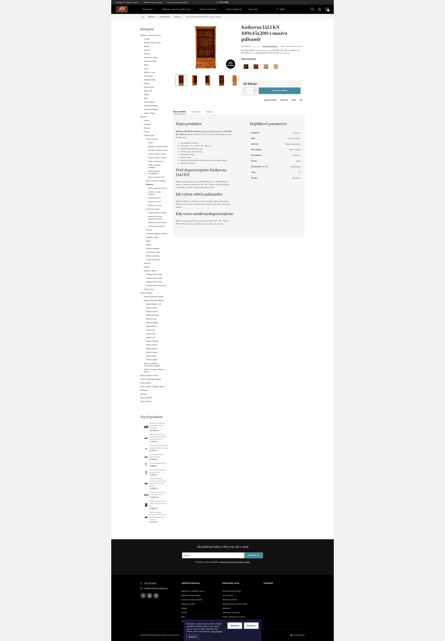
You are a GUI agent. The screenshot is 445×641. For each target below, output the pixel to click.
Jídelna (146, 120)
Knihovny (147, 54)
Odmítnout (234, 625)
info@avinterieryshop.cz (156, 588)
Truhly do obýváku (152, 248)
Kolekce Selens (151, 345)
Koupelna (147, 124)
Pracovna (147, 263)
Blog (183, 617)
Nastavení (193, 637)
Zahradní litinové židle (154, 274)
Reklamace (226, 608)
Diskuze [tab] (209, 111)
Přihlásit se (253, 555)
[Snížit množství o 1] (245, 91)
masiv (201, 148)
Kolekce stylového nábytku (153, 296)
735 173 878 (150, 583)
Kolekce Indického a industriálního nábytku (152, 364)
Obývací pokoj (149, 135)
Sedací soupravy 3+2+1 (156, 177)
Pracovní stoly (149, 87)
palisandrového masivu (264, 50)
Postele (146, 83)
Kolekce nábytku (146, 293)
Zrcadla (146, 39)
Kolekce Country (152, 311)
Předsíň (146, 267)
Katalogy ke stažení (188, 604)
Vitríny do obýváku (152, 256)
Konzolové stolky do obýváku (156, 233)
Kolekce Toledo (151, 308)
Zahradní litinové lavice (154, 278)
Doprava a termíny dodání (231, 591)
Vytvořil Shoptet (299, 635)
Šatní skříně (148, 91)
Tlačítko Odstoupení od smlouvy (234, 617)
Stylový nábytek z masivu (149, 375)
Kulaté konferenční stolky (157, 213)
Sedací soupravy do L (156, 161)
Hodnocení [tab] (196, 111)
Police (148, 241)
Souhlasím (251, 625)
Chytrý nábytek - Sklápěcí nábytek (152, 386)
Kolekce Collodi (151, 360)
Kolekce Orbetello (152, 315)
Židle (146, 98)
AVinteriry (149, 595)
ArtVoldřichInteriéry (143, 595)
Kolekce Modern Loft (153, 304)
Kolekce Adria (151, 356)
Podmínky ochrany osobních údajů (234, 604)
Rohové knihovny (154, 198)
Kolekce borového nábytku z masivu (154, 370)
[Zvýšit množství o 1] (255, 91)
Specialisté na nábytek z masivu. (127, 2)
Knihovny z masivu (155, 205)
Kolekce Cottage (152, 322)
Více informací (216, 631)
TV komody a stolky (153, 252)
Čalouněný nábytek (151, 106)
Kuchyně (147, 128)
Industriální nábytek (151, 109)
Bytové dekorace (146, 398)
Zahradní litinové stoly (154, 282)
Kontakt (184, 608)
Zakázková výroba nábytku (153, 2)
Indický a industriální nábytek (150, 379)
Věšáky (146, 94)
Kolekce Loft (150, 337)
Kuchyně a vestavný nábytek (177, 2)
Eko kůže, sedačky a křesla (158, 150)
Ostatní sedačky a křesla (157, 154)
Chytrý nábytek (149, 102)
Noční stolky (148, 76)
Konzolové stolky (150, 61)
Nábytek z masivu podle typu (150, 35)
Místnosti (143, 117)
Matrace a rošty (149, 72)
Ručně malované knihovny (157, 188)
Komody (147, 50)
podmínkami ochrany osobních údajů (235, 562)
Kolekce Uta (150, 330)
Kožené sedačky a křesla (157, 157)
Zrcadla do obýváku (153, 259)
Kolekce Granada (152, 341)
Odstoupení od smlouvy (231, 612)
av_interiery (156, 595)
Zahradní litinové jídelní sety (156, 285)
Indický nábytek (149, 113)
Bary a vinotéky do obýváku (156, 181)
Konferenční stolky (150, 57)
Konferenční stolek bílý (156, 226)
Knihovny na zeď (154, 201)
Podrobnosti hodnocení (269, 46)
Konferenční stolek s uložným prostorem (155, 217)
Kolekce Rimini (151, 326)
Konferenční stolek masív (157, 222)
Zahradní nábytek (150, 271)
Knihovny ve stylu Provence (154, 193)
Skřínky (148, 245)
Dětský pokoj (148, 289)
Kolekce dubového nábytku (154, 300)
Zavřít (254, 99)
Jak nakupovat (227, 595)
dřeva (252, 53)
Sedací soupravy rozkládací (154, 166)
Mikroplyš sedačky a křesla (157, 146)
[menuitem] (149, 9)
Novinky (184, 612)
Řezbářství (144, 390)
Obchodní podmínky (229, 600)
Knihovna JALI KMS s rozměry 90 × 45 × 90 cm (204, 223)
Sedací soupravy (152, 139)
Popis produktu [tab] (179, 111)
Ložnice (147, 131)
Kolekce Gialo (151, 334)
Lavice (146, 68)
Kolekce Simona (151, 352)
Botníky (146, 46)
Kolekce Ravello (151, 348)
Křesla (146, 65)
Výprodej (143, 394)
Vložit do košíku (279, 91)
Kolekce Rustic (151, 319)
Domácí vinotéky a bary (152, 42)
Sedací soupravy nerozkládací (154, 172)
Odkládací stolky (150, 80)
